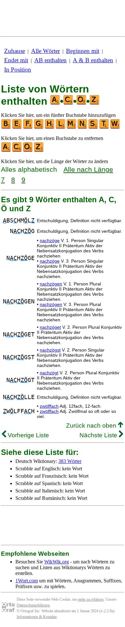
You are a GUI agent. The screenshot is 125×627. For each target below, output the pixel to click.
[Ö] (28, 150)
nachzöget (50, 327)
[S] (93, 127)
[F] (28, 127)
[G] (39, 127)
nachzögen (51, 283)
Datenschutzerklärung (33, 605)
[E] (17, 127)
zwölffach (49, 406)
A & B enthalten (93, 60)
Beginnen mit (82, 51)
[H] (50, 127)
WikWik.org (56, 561)
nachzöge (50, 240)
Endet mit (16, 60)
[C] (17, 150)
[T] (104, 127)
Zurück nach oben (92, 425)
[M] (71, 127)
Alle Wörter (45, 51)
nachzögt (49, 372)
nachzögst (50, 350)
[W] (115, 127)
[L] (60, 127)
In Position (17, 69)
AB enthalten (50, 60)
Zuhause (14, 51)
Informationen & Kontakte (37, 616)
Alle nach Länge (88, 169)
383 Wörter (69, 461)
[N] (82, 127)
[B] (6, 127)
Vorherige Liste (27, 435)
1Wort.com (26, 580)
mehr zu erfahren (91, 599)
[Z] (39, 150)
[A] (6, 150)
